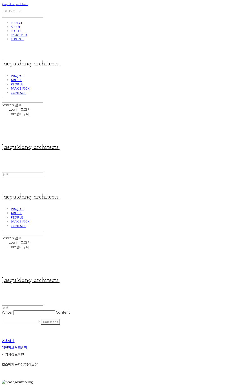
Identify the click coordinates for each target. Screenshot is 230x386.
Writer (7, 312)
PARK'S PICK (19, 35)
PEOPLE (16, 31)
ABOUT (15, 27)
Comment (50, 322)
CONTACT (17, 39)
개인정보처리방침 (14, 347)
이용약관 (8, 340)
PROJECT (16, 23)
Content (63, 312)
